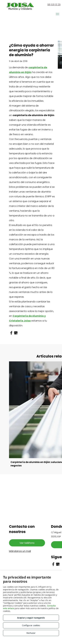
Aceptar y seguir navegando (31, 617)
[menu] (57, 14)
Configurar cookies (31, 625)
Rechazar (31, 633)
